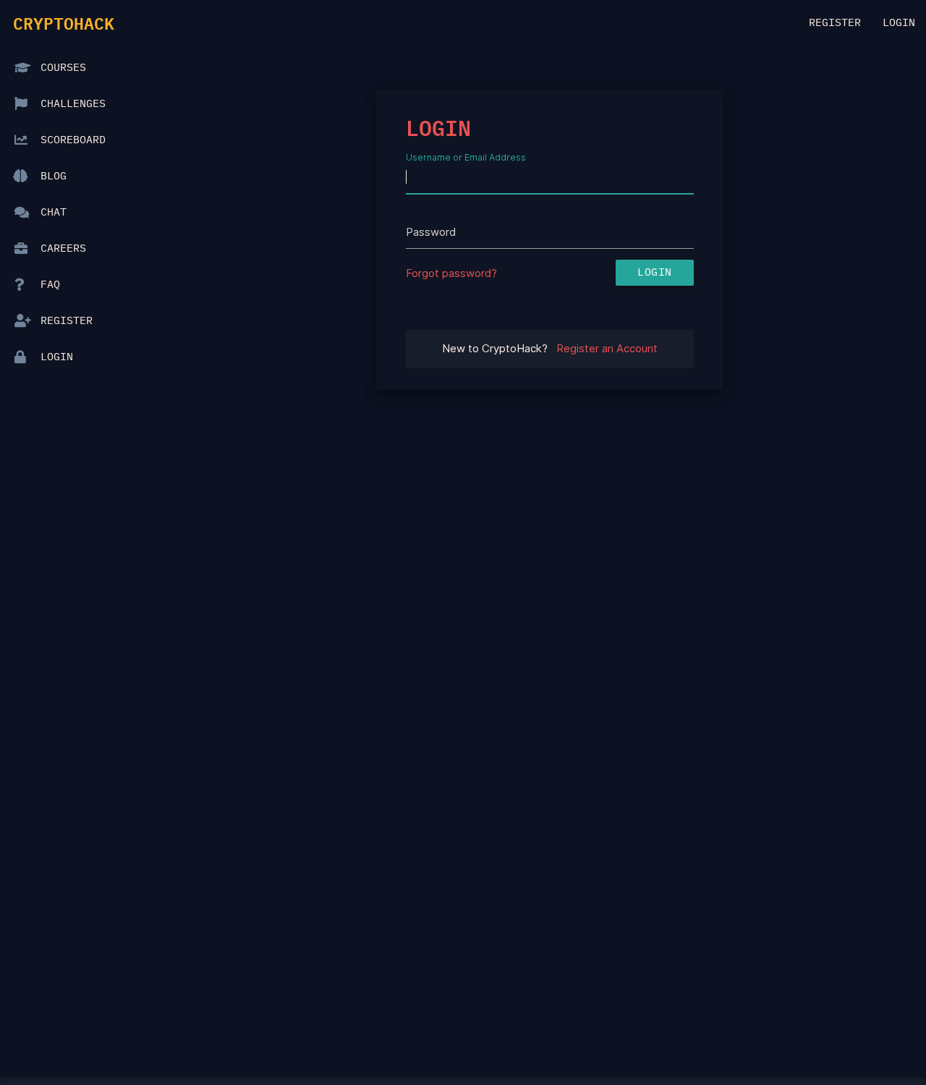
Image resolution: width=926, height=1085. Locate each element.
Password (431, 232)
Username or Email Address (466, 156)
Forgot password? (451, 273)
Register (835, 22)
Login (899, 22)
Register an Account (607, 348)
